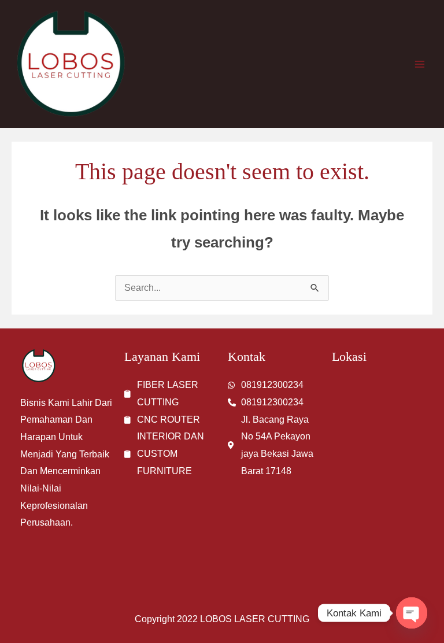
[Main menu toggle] (419, 64)
